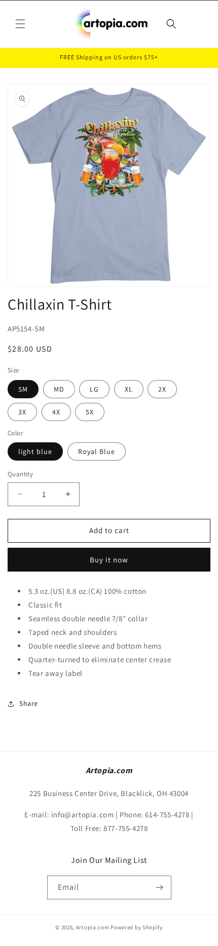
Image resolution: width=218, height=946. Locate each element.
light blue (35, 451)
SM (23, 389)
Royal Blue (96, 451)
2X (162, 389)
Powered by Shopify (137, 927)
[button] (20, 24)
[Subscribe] (160, 887)
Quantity (20, 474)
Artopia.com (93, 927)
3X (22, 412)
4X (56, 412)
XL (129, 389)
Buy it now (109, 559)
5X (90, 412)
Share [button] (28, 703)
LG (94, 389)
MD (59, 389)
